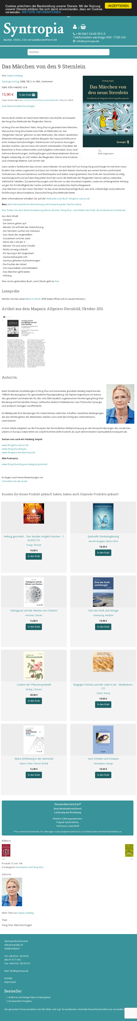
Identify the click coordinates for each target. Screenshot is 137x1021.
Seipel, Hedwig (14, 75)
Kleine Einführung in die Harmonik (33, 758)
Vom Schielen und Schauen (103, 758)
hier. (57, 281)
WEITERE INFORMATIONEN (41, 12)
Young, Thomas (33, 544)
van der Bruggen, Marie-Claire (103, 541)
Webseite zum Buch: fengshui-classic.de (68, 198)
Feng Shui (7, 925)
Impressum (10, 982)
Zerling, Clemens (34, 689)
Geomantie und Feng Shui (29, 867)
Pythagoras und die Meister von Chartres (33, 610)
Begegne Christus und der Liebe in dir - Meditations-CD (103, 686)
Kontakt (8, 978)
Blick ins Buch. (33, 298)
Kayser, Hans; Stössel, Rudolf (34, 763)
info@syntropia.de (88, 41)
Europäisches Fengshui (20, 1001)
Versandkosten (69, 1009)
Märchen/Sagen (23, 925)
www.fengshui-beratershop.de (18, 452)
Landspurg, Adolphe (103, 615)
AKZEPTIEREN (118, 5)
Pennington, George (103, 763)
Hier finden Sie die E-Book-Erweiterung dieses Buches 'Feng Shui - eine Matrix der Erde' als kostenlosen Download (63, 210)
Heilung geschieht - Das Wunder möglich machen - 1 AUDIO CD (34, 538)
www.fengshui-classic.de (15, 445)
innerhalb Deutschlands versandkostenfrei (41, 100)
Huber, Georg (103, 693)
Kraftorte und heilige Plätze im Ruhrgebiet (29, 997)
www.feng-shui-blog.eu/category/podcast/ (25, 464)
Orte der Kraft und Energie (103, 610)
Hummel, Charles (33, 615)
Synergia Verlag (10, 81)
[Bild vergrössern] (108, 146)
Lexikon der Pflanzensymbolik (34, 684)
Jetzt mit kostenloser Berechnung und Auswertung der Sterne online (44, 204)
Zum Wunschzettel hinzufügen (18, 106)
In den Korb (25, 95)
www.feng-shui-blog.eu (14, 448)
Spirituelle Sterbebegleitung (103, 536)
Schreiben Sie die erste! (14, 481)
